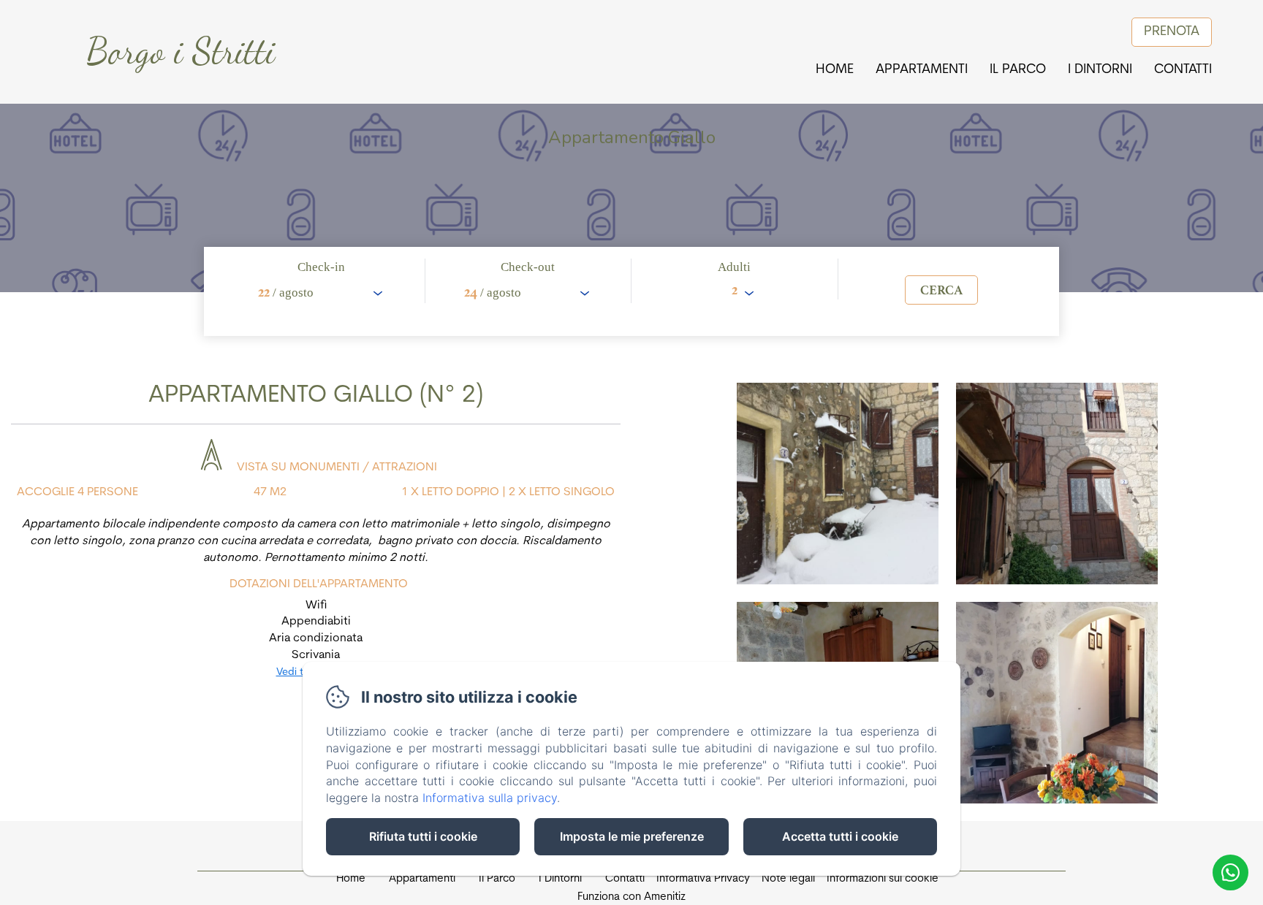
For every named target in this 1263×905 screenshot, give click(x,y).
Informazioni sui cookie (882, 879)
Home (835, 70)
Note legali (788, 879)
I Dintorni (1100, 70)
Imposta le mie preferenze (632, 836)
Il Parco (1018, 70)
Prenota (1171, 32)
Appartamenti (922, 70)
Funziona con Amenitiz (631, 897)
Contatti (1183, 70)
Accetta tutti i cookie (840, 836)
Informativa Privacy (703, 879)
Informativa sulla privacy (489, 797)
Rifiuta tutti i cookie (423, 836)
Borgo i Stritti (180, 51)
